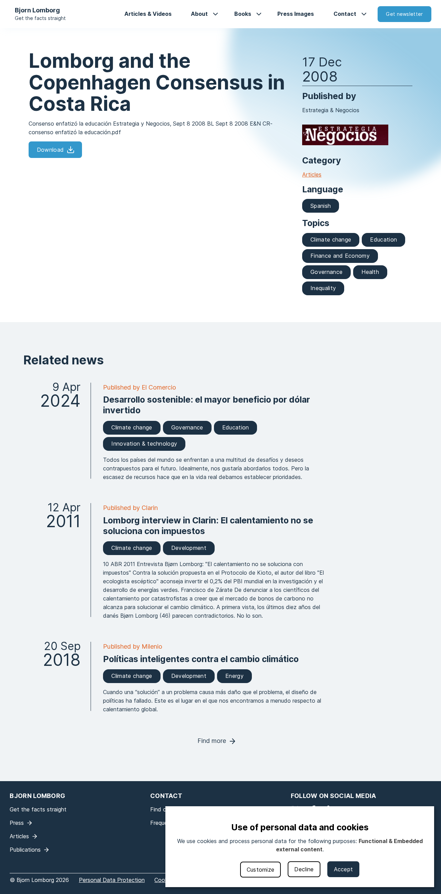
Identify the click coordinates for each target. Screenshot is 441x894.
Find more (211, 740)
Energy (234, 675)
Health (370, 271)
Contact (345, 13)
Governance (326, 271)
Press (17, 822)
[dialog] (299, 846)
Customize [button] (261, 869)
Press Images (295, 13)
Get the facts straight (40, 18)
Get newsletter (404, 14)
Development (188, 547)
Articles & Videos (148, 13)
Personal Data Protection (112, 879)
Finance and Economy (340, 255)
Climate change (330, 239)
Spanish (320, 205)
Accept (343, 869)
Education (383, 239)
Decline (304, 869)
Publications (25, 849)
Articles (311, 174)
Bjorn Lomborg (37, 10)
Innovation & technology (144, 443)
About (199, 13)
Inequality (323, 288)
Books (242, 13)
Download (50, 149)
